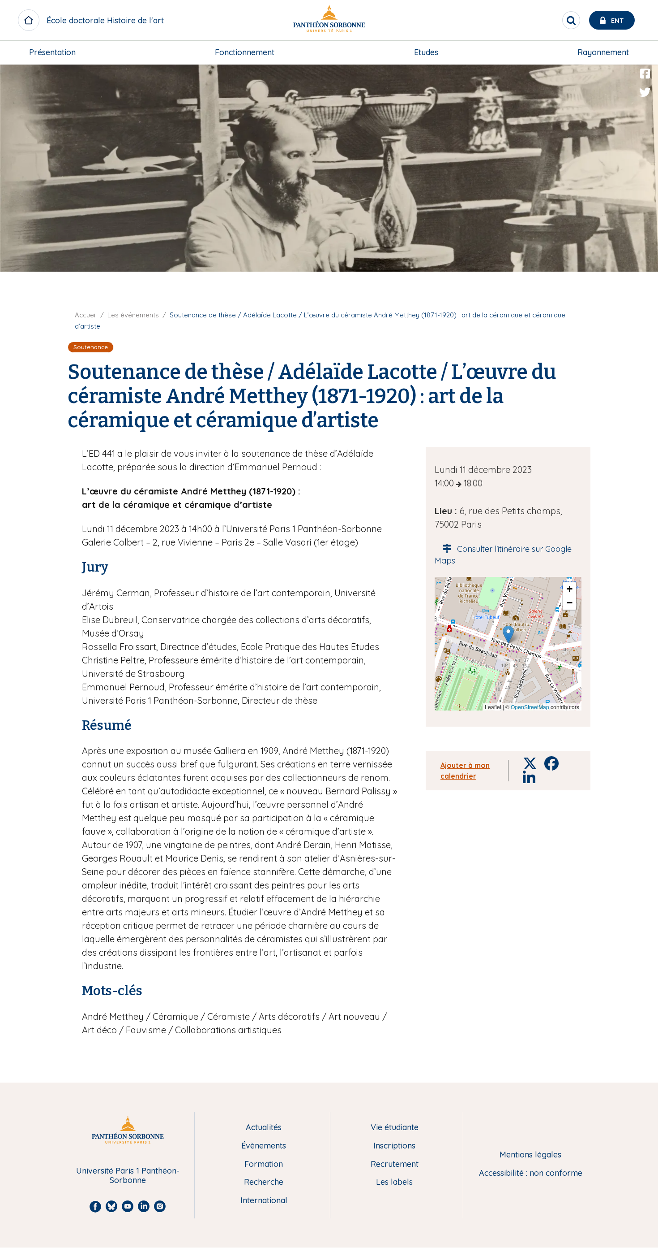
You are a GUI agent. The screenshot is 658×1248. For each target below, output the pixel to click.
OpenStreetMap (530, 707)
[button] (508, 634)
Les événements (133, 315)
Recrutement (395, 1164)
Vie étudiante (395, 1127)
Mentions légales (530, 1155)
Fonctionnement (244, 52)
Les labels (394, 1182)
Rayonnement (603, 52)
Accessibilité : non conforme (530, 1173)
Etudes (426, 52)
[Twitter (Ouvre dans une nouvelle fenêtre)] (645, 92)
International (263, 1200)
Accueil (86, 315)
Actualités (264, 1127)
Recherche (263, 1182)
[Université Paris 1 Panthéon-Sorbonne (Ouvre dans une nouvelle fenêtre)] (329, 20)
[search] (571, 20)
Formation (263, 1164)
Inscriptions (394, 1146)
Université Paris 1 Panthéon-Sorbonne (127, 1175)
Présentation (52, 52)
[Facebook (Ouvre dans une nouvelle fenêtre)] (645, 74)
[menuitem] (52, 52)
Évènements (263, 1146)
